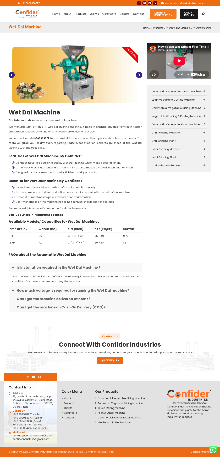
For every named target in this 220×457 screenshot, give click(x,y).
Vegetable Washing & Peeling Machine (176, 116)
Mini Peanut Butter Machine (114, 422)
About (68, 14)
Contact (138, 14)
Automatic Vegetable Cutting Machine (177, 91)
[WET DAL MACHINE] (75, 75)
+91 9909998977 (30, 3)
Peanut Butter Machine (111, 413)
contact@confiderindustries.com (184, 3)
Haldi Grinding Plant (164, 157)
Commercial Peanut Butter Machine (119, 417)
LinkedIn (28, 215)
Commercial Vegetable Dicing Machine (176, 108)
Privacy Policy (106, 451)
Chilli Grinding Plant (164, 141)
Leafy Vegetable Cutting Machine (173, 99)
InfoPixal (206, 451)
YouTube (15, 215)
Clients (94, 14)
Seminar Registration (163, 14)
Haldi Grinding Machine (166, 149)
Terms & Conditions (87, 451)
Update (125, 14)
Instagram (41, 215)
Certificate (109, 14)
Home (56, 14)
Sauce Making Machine (111, 408)
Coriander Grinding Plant (167, 165)
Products (80, 14)
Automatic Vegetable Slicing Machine (176, 124)
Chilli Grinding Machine (166, 132)
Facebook (56, 215)
